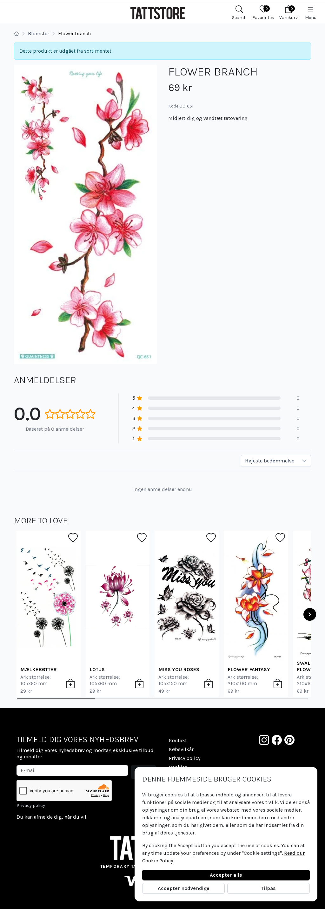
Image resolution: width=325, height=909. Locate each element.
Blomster (38, 33)
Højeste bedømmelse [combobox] (269, 461)
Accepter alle (226, 875)
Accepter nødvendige (183, 888)
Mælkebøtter (38, 669)
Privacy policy (31, 805)
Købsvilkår (181, 749)
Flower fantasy (249, 669)
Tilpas (269, 888)
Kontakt (178, 740)
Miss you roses (178, 669)
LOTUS (97, 669)
